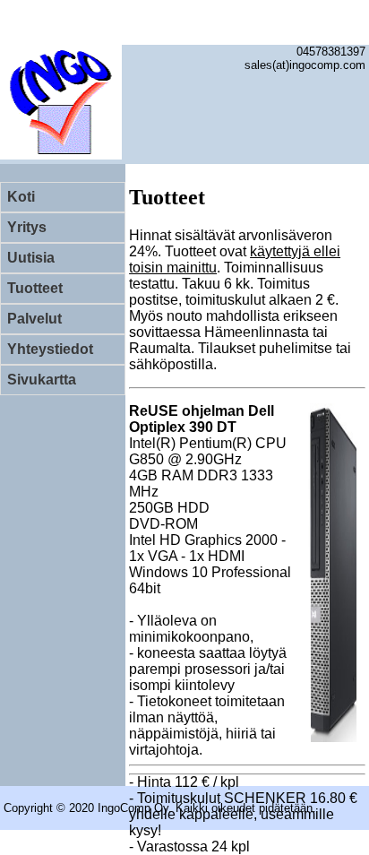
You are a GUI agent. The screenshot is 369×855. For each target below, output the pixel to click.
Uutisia (31, 257)
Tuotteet (35, 288)
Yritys (27, 227)
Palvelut (34, 318)
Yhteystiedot (50, 349)
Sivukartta (41, 379)
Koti (21, 196)
